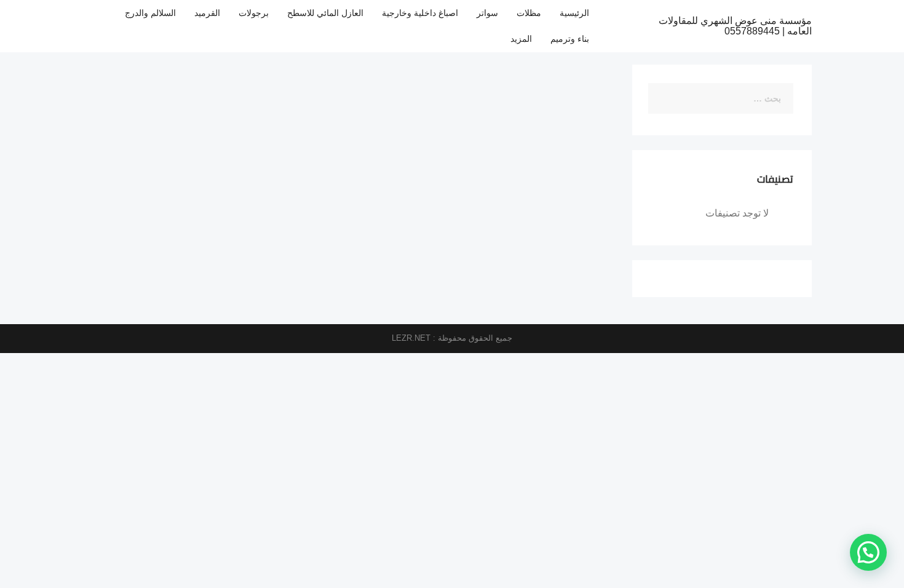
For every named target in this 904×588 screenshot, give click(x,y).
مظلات (529, 13)
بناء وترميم (569, 39)
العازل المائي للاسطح (325, 13)
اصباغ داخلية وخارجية (420, 13)
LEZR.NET (411, 338)
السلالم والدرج (150, 13)
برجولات (254, 13)
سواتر (487, 13)
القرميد (207, 13)
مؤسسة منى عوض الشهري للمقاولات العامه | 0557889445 (735, 26)
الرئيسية (574, 13)
